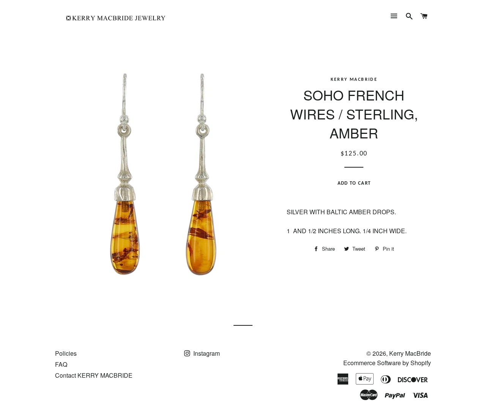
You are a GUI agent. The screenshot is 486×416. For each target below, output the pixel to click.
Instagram (206, 353)
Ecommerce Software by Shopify (387, 362)
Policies (66, 353)
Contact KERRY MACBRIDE (94, 375)
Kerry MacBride (410, 353)
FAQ (61, 364)
